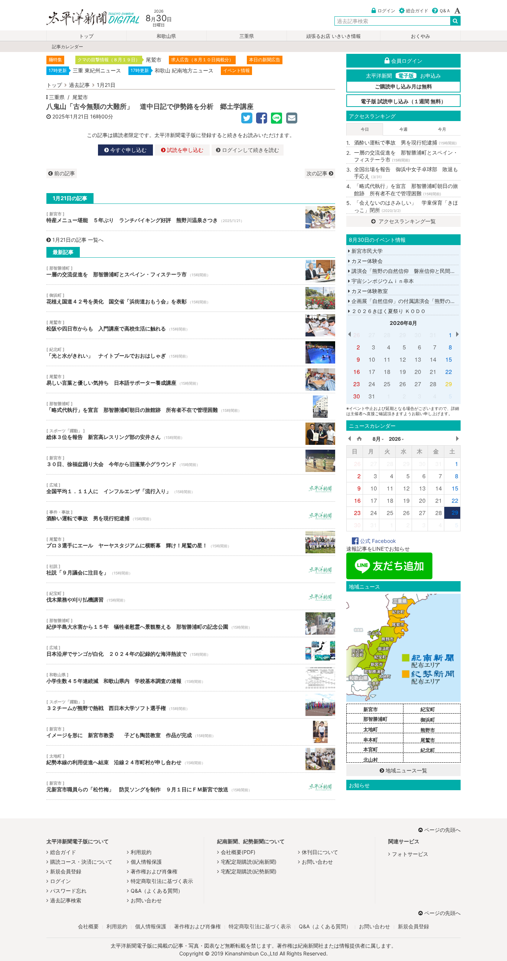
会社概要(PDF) (238, 852)
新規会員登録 (65, 871)
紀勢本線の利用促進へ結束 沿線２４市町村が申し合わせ (190, 759)
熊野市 (428, 730)
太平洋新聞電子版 (87, 18)
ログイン (386, 10)
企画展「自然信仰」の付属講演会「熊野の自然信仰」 (413, 301)
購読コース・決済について (81, 862)
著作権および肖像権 (154, 871)
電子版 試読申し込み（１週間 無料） (403, 101)
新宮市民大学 (366, 251)
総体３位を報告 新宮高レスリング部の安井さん (190, 433)
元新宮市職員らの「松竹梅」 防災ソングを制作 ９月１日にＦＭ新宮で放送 (190, 786)
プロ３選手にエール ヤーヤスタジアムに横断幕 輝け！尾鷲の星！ (190, 542)
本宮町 (370, 749)
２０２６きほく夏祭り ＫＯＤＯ (388, 311)
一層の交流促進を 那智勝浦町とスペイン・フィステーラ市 (190, 271)
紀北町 (428, 750)
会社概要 (88, 926)
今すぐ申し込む (128, 150)
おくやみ (420, 36)
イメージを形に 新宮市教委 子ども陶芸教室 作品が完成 (190, 732)
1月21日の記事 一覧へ (78, 240)
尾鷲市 (80, 97)
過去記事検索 (65, 900)
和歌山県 (166, 36)
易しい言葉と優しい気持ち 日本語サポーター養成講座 (190, 379)
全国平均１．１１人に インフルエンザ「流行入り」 (190, 488)
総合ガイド (417, 10)
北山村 (370, 760)
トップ (86, 36)
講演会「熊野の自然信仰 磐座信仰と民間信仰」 (408, 271)
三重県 (246, 36)
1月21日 (106, 85)
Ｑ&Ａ (445, 10)
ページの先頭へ (442, 830)
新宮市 (370, 709)
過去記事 (79, 85)
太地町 (370, 729)
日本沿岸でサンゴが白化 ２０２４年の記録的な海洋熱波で (190, 650)
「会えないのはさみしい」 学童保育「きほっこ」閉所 (406, 206)
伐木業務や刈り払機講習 (190, 596)
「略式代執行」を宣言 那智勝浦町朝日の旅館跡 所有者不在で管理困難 (190, 406)
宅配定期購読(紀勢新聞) (249, 871)
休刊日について (320, 852)
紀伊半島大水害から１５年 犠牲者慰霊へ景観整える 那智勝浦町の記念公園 (190, 623)
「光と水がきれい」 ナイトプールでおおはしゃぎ (190, 352)
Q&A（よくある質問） (157, 890)
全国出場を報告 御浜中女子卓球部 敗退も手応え (406, 173)
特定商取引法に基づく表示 (162, 881)
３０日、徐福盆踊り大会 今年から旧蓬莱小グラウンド (190, 460)
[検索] (455, 21)
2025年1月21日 (70, 116)
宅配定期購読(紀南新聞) (249, 862)
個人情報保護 (146, 862)
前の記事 (64, 173)
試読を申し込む (184, 150)
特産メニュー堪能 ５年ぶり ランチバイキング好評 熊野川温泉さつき (190, 217)
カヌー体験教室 (369, 291)
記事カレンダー (67, 46)
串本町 (370, 740)
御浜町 (428, 720)
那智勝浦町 (375, 719)
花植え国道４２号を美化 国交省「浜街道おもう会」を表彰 (190, 298)
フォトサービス (410, 854)
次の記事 (318, 173)
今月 (442, 129)
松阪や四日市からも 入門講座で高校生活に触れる (190, 325)
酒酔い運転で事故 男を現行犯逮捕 (190, 515)
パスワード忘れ (68, 890)
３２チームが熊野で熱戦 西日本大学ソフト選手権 (190, 704)
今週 (403, 129)
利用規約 (141, 852)
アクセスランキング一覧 (406, 221)
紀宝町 (428, 709)
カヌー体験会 (366, 261)
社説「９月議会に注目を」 (190, 569)
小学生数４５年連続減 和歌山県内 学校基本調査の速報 (190, 677)
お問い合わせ (146, 900)
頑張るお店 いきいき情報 (333, 36)
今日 (365, 129)
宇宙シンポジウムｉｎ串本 (382, 281)
